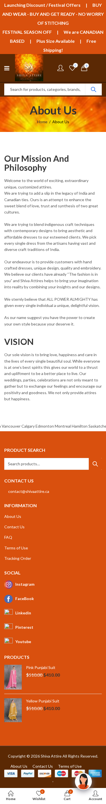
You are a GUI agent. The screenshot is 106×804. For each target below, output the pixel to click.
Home (42, 121)
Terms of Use (16, 547)
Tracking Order (17, 558)
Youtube (23, 641)
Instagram (24, 584)
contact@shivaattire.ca (28, 491)
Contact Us (14, 526)
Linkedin (23, 612)
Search (93, 89)
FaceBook (24, 598)
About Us (12, 516)
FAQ (8, 537)
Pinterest (24, 627)
